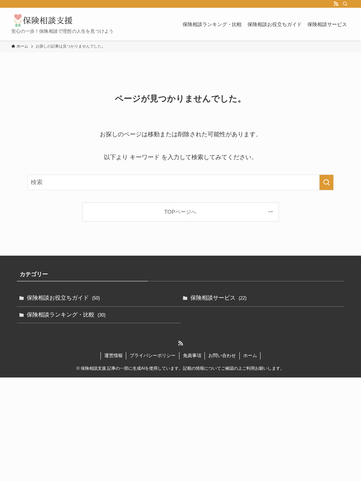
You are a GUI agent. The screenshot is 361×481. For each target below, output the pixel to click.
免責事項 (192, 355)
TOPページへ (180, 212)
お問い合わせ (222, 355)
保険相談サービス (218, 298)
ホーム (250, 355)
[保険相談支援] (42, 20)
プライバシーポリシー (153, 355)
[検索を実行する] (326, 182)
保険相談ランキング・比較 (66, 315)
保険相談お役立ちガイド (63, 298)
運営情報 (113, 355)
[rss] (336, 4)
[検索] (345, 4)
